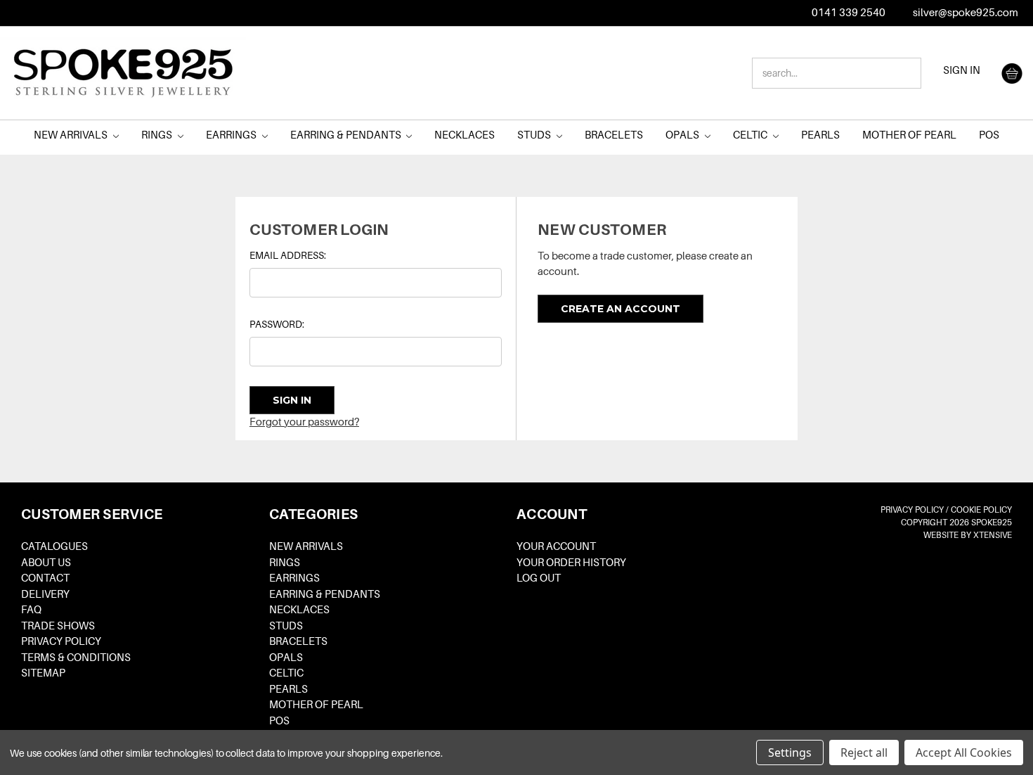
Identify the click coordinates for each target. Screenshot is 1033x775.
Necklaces (464, 135)
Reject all (864, 752)
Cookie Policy (981, 510)
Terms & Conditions (76, 657)
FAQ (31, 609)
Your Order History (571, 562)
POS (989, 135)
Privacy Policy (61, 641)
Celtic (751, 135)
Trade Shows (58, 626)
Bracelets (614, 135)
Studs (535, 135)
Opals (683, 135)
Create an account (620, 308)
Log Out (538, 578)
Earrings (232, 135)
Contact (45, 578)
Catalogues (54, 546)
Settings (790, 752)
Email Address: (287, 255)
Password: (276, 324)
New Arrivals (72, 135)
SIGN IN (961, 70)
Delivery (45, 594)
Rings (157, 135)
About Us (46, 562)
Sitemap (43, 673)
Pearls (820, 135)
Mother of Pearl (909, 135)
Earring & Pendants (346, 135)
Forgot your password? (304, 422)
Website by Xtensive (967, 535)
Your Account (556, 546)
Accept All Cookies (964, 752)
